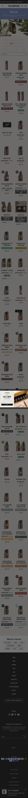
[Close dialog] (27, 391)
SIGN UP (7, 404)
